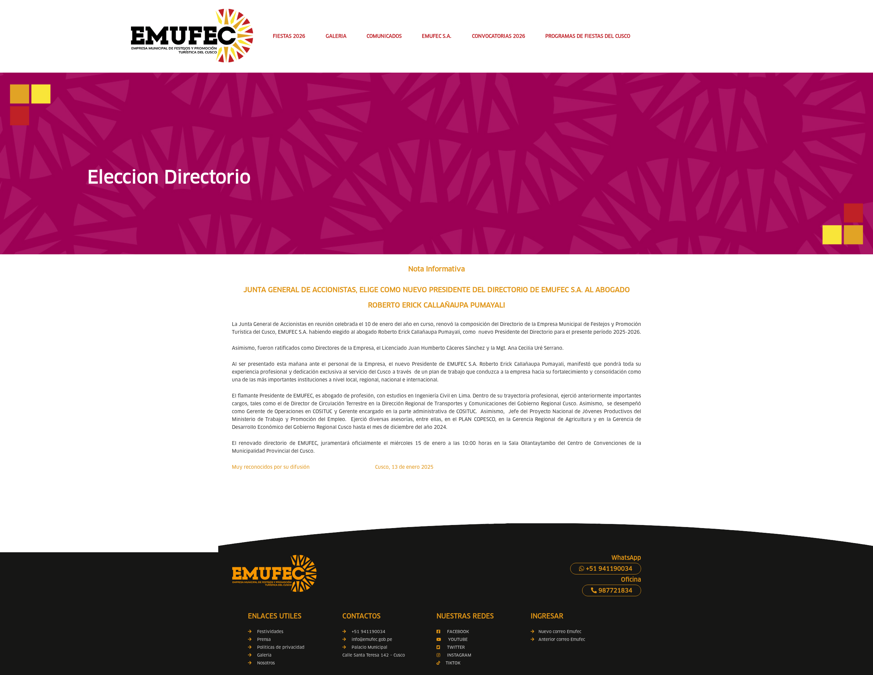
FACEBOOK (458, 631)
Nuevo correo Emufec (557, 631)
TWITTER (456, 647)
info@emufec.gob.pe (372, 639)
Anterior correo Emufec (559, 639)
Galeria (264, 655)
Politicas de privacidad (281, 647)
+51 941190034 (608, 568)
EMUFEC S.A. (437, 36)
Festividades (270, 631)
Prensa (264, 639)
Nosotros (266, 662)
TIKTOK (453, 662)
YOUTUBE (458, 639)
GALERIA (336, 36)
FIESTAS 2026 (289, 36)
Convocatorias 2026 (498, 36)
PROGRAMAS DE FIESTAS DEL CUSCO (587, 36)
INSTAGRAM (458, 655)
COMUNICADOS (384, 36)
